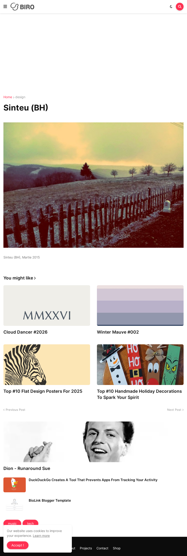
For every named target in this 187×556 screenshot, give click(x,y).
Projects (86, 548)
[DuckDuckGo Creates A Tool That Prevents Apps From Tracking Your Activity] (14, 484)
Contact (102, 548)
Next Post (174, 409)
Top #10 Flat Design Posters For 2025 (42, 391)
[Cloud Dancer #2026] (46, 305)
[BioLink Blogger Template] (14, 505)
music (12, 523)
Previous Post (15, 409)
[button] (5, 7)
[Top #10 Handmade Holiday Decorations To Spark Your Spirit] (140, 364)
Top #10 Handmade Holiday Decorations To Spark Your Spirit (139, 394)
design (20, 97)
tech (30, 523)
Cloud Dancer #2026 (25, 332)
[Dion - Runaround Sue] (93, 442)
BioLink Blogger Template (50, 500)
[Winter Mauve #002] (140, 305)
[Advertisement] (93, 54)
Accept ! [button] (17, 545)
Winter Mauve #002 (118, 332)
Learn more (41, 536)
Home (7, 97)
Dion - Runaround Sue (26, 468)
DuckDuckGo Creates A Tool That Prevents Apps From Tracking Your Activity (93, 480)
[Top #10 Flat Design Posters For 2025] (46, 364)
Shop (117, 548)
